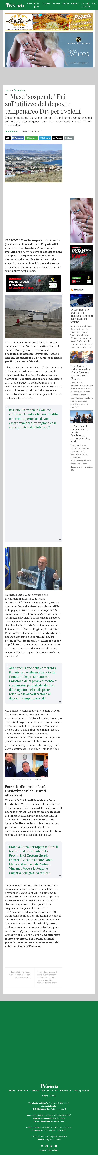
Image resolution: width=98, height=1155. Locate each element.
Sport (45, 1095)
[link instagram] (51, 1146)
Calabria (46, 3)
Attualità (74, 3)
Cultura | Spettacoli (85, 5)
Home (8, 90)
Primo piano (37, 5)
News (29, 3)
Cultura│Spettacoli (79, 1090)
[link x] (42, 1146)
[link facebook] (46, 1146)
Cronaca (56, 3)
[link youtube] (56, 1146)
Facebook (19, 138)
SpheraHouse (53, 1150)
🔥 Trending (76, 289)
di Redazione (11, 131)
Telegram (46, 138)
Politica (65, 3)
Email (70, 138)
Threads (59, 138)
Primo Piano (22, 1090)
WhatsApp (32, 138)
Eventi (53, 1095)
